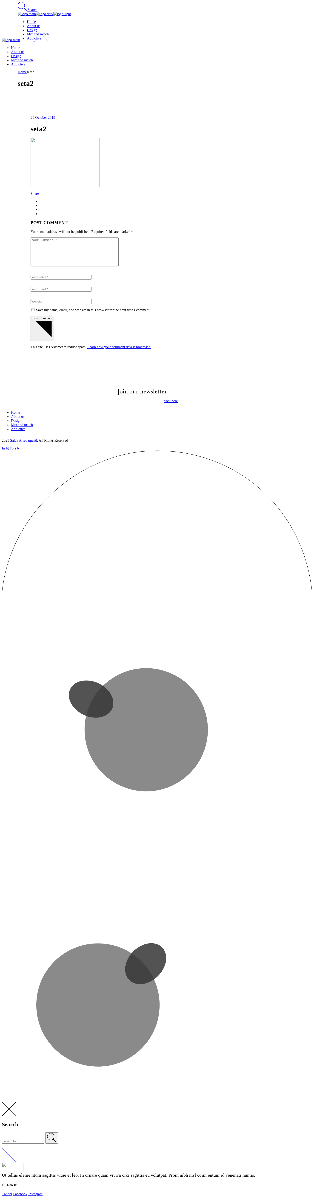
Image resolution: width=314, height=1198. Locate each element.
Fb (12, 448)
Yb (16, 448)
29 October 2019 (43, 117)
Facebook (20, 1194)
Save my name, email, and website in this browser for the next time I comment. (93, 310)
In (3, 448)
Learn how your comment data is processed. (119, 347)
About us (17, 416)
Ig (7, 448)
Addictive (18, 429)
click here (171, 401)
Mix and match (22, 425)
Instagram (35, 1194)
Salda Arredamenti (23, 440)
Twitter (7, 1194)
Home (15, 412)
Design (16, 421)
